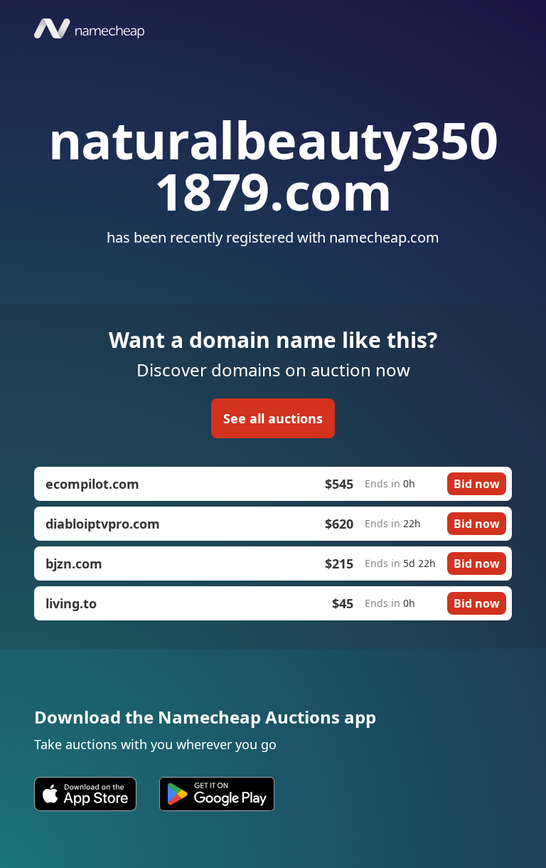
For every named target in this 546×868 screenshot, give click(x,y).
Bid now (477, 484)
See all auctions (273, 418)
